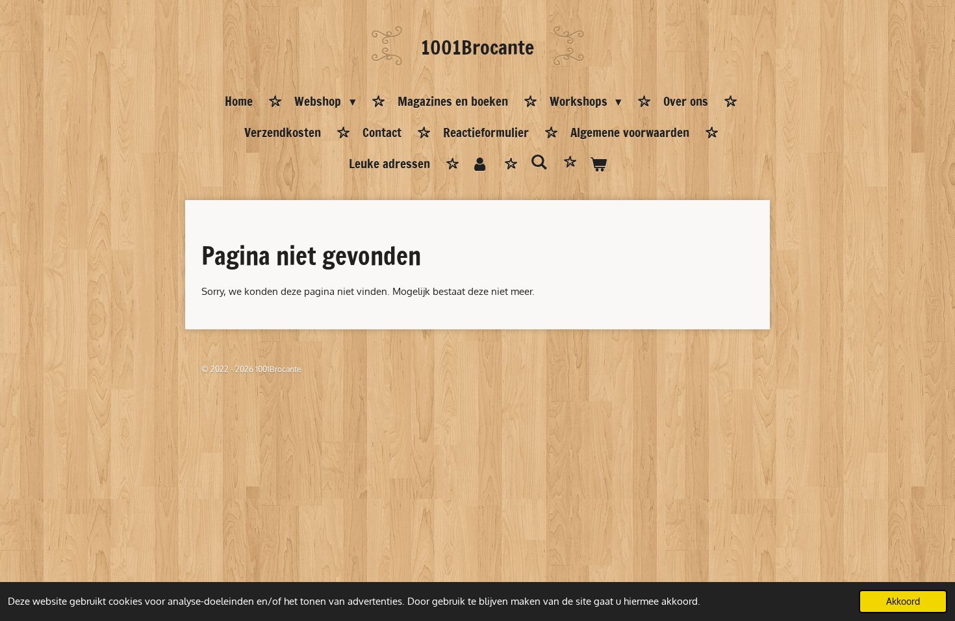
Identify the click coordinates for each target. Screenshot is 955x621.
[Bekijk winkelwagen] (598, 164)
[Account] (480, 164)
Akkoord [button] (903, 601)
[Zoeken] (538, 162)
